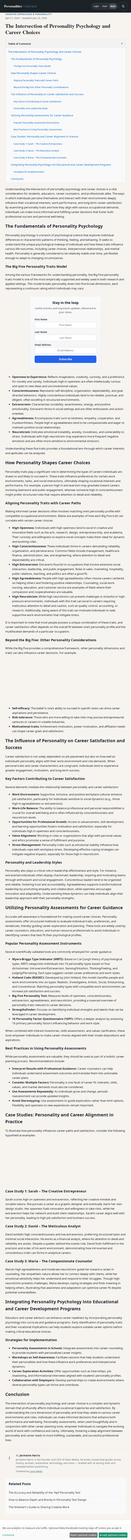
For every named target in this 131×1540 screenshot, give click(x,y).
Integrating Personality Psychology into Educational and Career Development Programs (61, 164)
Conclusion (17, 178)
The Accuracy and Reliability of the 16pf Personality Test (44, 1492)
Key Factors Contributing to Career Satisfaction (37, 101)
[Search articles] (123, 6)
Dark (104, 6)
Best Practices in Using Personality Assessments (38, 129)
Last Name (41, 332)
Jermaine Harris (30, 1455)
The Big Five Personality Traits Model (32, 66)
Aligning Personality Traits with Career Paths (36, 80)
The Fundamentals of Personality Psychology (36, 59)
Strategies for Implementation (29, 171)
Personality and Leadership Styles (31, 108)
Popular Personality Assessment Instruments (36, 122)
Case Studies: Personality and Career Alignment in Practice (44, 136)
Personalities (20, 6)
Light (96, 6)
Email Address (43, 344)
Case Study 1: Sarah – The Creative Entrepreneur (38, 143)
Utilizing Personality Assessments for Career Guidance (42, 115)
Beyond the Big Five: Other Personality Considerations (41, 87)
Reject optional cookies (83, 1535)
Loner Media (36, 1471)
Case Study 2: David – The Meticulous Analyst (36, 150)
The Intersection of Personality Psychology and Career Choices (44, 51)
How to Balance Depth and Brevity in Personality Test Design (48, 1500)
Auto (113, 6)
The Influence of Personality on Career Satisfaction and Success (47, 94)
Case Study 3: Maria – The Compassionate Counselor (40, 157)
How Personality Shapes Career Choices (33, 73)
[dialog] (65, 1532)
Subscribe (65, 359)
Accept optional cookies (113, 1535)
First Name (41, 319)
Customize (8, 1535)
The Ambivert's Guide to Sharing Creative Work (39, 1507)
